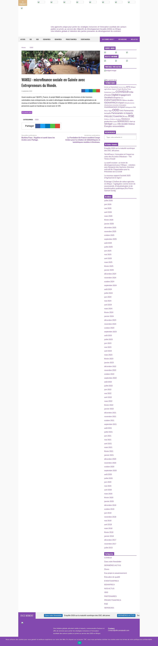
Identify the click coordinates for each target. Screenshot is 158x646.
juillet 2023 (108, 339)
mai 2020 (107, 486)
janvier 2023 (109, 363)
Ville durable (122, 124)
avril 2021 (108, 444)
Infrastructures (129, 103)
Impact (121, 103)
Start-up (132, 121)
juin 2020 (107, 482)
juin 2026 (107, 204)
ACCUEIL (22, 39)
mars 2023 (108, 355)
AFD (128, 87)
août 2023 (108, 335)
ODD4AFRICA (46, 39)
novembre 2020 (110, 463)
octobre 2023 (109, 328)
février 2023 (108, 359)
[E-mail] (98, 90)
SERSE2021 (123, 121)
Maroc (106, 111)
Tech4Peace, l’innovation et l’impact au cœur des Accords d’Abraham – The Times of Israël (119, 156)
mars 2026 (108, 216)
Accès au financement (111, 87)
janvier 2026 (109, 224)
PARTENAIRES (110, 596)
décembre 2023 (110, 320)
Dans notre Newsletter (112, 562)
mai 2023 (107, 347)
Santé (115, 121)
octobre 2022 (109, 374)
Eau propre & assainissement (115, 573)
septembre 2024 (110, 285)
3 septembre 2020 (26, 91)
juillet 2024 (108, 293)
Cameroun (107, 92)
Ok (80, 643)
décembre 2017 (110, 540)
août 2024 (108, 289)
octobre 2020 (109, 467)
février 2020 (108, 498)
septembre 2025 (110, 239)
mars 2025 (108, 262)
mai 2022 (107, 393)
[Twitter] (87, 90)
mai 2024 (107, 301)
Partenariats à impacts (122, 113)
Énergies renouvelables (114, 126)
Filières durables (127, 100)
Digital (114, 95)
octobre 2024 (109, 281)
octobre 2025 (109, 235)
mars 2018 (108, 528)
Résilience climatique (115, 119)
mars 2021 (108, 447)
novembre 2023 (110, 324)
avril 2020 (108, 490)
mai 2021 (107, 440)
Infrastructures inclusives (111, 105)
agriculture (107, 89)
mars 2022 (108, 401)
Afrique (133, 87)
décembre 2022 (110, 366)
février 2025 (108, 266)
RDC (126, 116)
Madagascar (129, 107)
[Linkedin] (91, 90)
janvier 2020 (109, 501)
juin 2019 (107, 513)
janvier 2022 (109, 409)
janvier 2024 (109, 316)
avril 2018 (108, 524)
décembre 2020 (110, 459)
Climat (113, 92)
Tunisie (114, 124)
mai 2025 (107, 254)
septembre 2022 (110, 378)
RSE (31, 39)
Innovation (122, 105)
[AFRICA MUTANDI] (40, 14)
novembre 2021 (110, 416)
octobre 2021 (109, 420)
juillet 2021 (108, 432)
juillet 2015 (108, 548)
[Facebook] (83, 90)
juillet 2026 (108, 200)
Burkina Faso (126, 89)
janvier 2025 (109, 270)
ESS (122, 97)
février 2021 (108, 451)
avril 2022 (108, 397)
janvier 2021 (109, 455)
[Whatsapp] (94, 90)
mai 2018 (107, 521)
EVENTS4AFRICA (85, 39)
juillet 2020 (108, 478)
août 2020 (108, 474)
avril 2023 (108, 351)
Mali (134, 107)
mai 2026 (107, 208)
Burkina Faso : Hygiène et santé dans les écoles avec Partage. (38, 139)
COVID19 (122, 91)
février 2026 (108, 220)
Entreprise (116, 98)
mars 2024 (108, 309)
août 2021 (108, 428)
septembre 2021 (110, 424)
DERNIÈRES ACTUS (112, 565)
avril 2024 (108, 305)
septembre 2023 (110, 332)
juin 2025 (107, 251)
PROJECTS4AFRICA (71, 39)
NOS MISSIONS (122, 39)
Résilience (107, 119)
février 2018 (108, 532)
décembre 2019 (110, 505)
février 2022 (108, 405)
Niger (110, 111)
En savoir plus (27, 112)
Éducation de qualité (112, 577)
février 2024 (108, 312)
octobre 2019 (109, 509)
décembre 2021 (110, 413)
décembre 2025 (110, 228)
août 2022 (108, 382)
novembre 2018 (110, 517)
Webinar (131, 124)
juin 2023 (107, 343)
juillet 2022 (108, 386)
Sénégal (108, 124)
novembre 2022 (110, 370)
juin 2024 (107, 297)
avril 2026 (108, 212)
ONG (121, 111)
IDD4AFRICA (58, 39)
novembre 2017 (110, 544)
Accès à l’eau (122, 87)
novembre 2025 (110, 231)
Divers (106, 569)
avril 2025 (108, 258)
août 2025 (108, 243)
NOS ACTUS (134, 39)
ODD (37, 39)
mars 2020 (108, 494)
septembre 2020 (110, 470)
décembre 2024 (110, 274)
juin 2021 (107, 436)
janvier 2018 (109, 536)
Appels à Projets (116, 89)
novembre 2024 (110, 278)
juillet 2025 (108, 247)
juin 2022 (107, 389)
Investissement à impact (114, 107)
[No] (155, 641)
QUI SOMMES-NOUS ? (108, 39)
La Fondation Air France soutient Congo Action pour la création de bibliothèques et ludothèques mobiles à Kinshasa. (82, 140)
